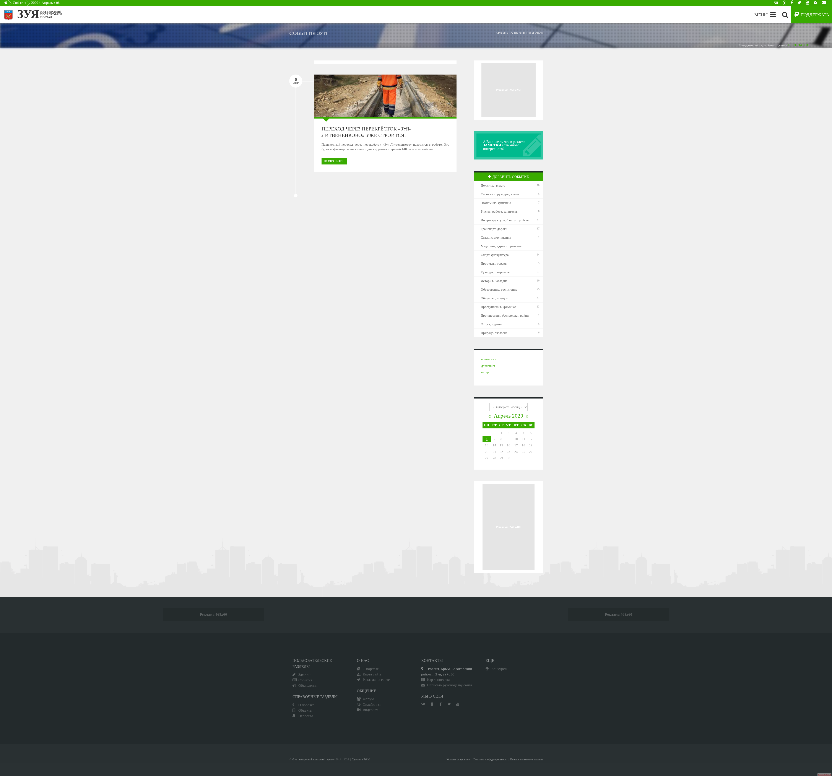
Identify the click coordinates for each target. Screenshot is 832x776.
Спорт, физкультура (495, 255)
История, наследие (494, 281)
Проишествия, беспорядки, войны (505, 315)
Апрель (47, 3)
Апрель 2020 (508, 416)
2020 (34, 3)
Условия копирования (458, 759)
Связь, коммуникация (496, 237)
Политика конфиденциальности (490, 759)
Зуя (28, 14)
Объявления (307, 685)
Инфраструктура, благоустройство (505, 220)
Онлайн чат (372, 704)
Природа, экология (494, 333)
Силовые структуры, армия (500, 194)
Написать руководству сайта (449, 685)
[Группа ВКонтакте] (776, 3)
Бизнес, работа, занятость (499, 211)
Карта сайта (372, 674)
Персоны (305, 716)
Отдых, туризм (491, 324)
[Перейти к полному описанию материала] (431, 96)
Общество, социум (494, 298)
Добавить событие (510, 177)
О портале (371, 669)
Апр (296, 81)
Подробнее (334, 161)
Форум (368, 699)
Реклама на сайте (376, 680)
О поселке (306, 705)
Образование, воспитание (499, 289)
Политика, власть (493, 185)
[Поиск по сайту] (785, 14)
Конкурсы (499, 669)
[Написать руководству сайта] (823, 3)
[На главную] (9, 4)
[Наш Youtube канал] (808, 3)
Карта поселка (438, 680)
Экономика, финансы (496, 203)
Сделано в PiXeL (361, 759)
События (19, 3)
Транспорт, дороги (494, 229)
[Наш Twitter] (799, 3)
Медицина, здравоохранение (501, 246)
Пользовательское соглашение (526, 759)
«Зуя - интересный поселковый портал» (313, 759)
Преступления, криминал (498, 307)
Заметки (304, 675)
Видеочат (370, 710)
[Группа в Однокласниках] (784, 3)
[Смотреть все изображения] (339, 96)
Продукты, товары (494, 263)
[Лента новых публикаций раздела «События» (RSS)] (815, 3)
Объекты (305, 710)
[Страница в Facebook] (791, 3)
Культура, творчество (496, 272)
